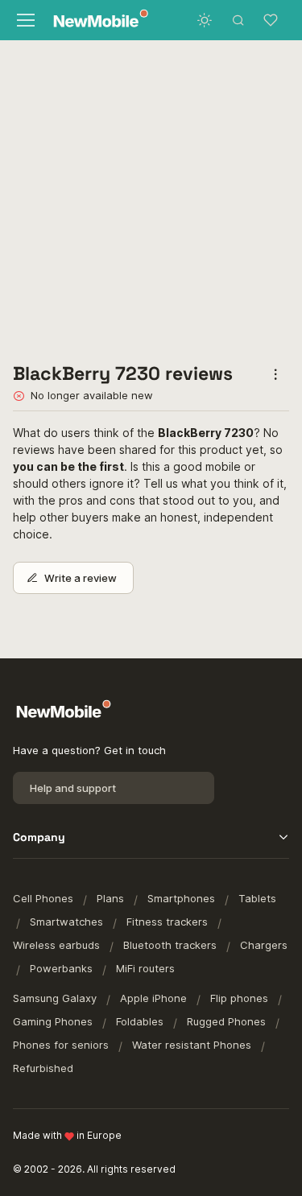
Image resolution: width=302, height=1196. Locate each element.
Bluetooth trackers (170, 944)
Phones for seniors (61, 1044)
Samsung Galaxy (55, 998)
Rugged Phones (226, 1021)
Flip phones (239, 998)
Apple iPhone (153, 998)
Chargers (264, 944)
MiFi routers (145, 968)
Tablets (257, 898)
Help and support (73, 788)
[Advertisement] (151, 197)
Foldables (139, 1021)
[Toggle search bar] (238, 20)
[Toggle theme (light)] (204, 20)
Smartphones (181, 898)
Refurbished (43, 1068)
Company (39, 837)
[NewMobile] (97, 20)
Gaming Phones (53, 1021)
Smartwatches (66, 921)
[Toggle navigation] (25, 20)
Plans (110, 898)
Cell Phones (43, 898)
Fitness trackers (167, 921)
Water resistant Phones (191, 1044)
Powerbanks (61, 968)
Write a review (80, 577)
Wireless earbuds (56, 944)
